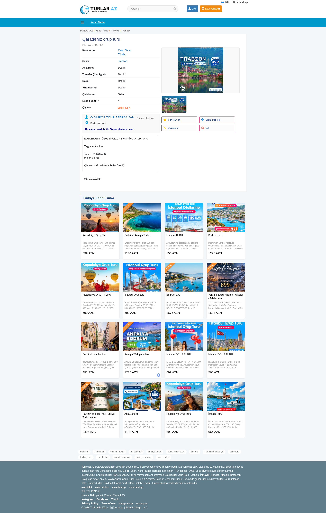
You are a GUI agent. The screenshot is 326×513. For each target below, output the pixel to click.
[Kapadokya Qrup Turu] (100, 207)
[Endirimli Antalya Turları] (142, 207)
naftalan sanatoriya (214, 451)
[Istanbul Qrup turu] (142, 267)
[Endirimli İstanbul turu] (100, 326)
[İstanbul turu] (226, 386)
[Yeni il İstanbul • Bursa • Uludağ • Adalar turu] (226, 267)
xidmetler (99, 451)
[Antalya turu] (142, 386)
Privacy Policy (90, 503)
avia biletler (102, 487)
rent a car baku (144, 457)
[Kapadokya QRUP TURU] (100, 267)
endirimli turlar (117, 451)
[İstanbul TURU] (184, 207)
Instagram (87, 499)
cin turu (194, 451)
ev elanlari (103, 457)
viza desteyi (119, 487)
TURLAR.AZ (86, 30)
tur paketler (136, 451)
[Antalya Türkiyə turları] (142, 326)
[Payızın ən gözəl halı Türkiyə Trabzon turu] (100, 386)
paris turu (234, 451)
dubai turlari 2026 (176, 451)
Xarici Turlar (102, 30)
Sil (207, 128)
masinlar (84, 451)
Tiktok (115, 499)
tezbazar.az (86, 457)
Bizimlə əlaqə (240, 2)
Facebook (102, 499)
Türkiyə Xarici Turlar (98, 198)
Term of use (108, 503)
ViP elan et (174, 119)
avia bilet (87, 487)
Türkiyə (115, 30)
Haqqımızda (126, 503)
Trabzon (126, 30)
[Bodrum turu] (226, 207)
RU (227, 2)
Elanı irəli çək (213, 119)
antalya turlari (154, 451)
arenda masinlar (122, 457)
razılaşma (141, 503)
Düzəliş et (173, 128)
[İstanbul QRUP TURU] (184, 326)
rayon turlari (163, 457)
